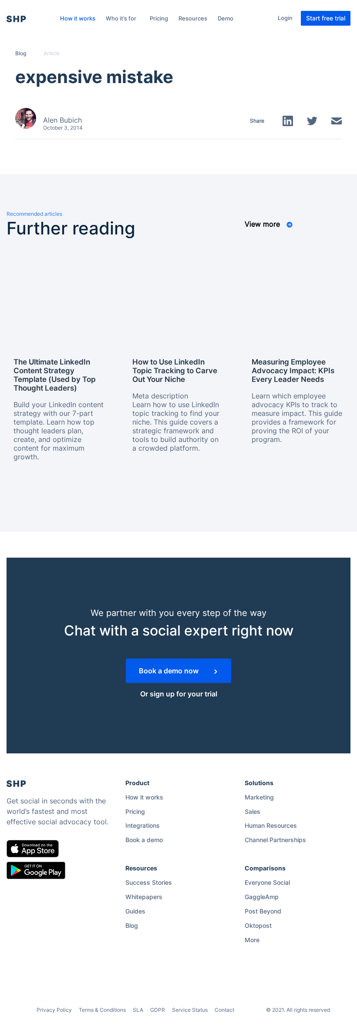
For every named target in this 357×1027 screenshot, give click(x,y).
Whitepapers (143, 896)
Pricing (159, 18)
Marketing (259, 797)
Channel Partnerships (275, 839)
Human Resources (271, 825)
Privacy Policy (54, 1010)
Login (285, 17)
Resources (192, 18)
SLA (138, 1010)
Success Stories (148, 882)
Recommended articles (34, 214)
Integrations (142, 825)
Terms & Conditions (102, 1010)
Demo (225, 18)
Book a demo (144, 839)
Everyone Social (267, 882)
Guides (135, 911)
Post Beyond (263, 911)
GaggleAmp (262, 896)
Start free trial (325, 18)
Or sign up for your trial (178, 693)
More (252, 939)
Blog (20, 53)
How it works (77, 18)
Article (52, 53)
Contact (224, 1010)
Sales (252, 811)
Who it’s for (121, 18)
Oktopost (258, 925)
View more (263, 224)
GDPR (157, 1010)
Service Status (190, 1010)
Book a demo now (169, 670)
